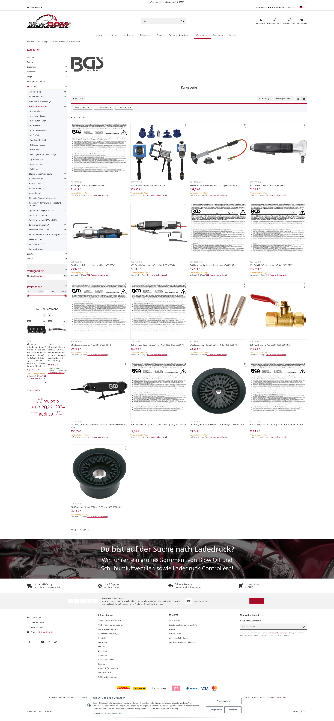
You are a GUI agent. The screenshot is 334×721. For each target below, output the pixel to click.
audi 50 (46, 414)
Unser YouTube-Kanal (178, 638)
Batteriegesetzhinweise (108, 629)
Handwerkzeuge (36, 178)
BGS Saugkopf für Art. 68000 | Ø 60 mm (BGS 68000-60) (96, 507)
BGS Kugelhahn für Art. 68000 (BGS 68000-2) (270, 345)
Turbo (38, 402)
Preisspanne (123, 107)
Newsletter (103, 655)
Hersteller (102, 638)
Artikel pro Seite (283, 98)
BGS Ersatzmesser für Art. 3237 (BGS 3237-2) (91, 345)
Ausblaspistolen (37, 111)
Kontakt (101, 646)
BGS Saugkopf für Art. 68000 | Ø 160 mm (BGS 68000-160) (276, 424)
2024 (60, 406)
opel (58, 411)
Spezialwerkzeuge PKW (39, 225)
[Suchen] (182, 21)
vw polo (51, 401)
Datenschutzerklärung (114, 713)
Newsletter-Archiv (106, 659)
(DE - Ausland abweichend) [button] (97, 195)
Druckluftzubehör (38, 121)
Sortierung (264, 98)
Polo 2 (36, 407)
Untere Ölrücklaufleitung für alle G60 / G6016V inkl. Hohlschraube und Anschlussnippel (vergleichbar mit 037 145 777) (57, 352)
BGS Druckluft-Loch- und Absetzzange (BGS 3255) (212, 265)
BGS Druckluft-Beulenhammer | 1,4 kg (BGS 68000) (213, 185)
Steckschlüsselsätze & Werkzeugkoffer (45, 234)
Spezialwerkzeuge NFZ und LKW (43, 220)
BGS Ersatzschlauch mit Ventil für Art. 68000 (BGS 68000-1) (157, 345)
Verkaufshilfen (35, 239)
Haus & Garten (35, 183)
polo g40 (34, 412)
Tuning (30, 62)
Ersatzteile (31, 67)
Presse (172, 629)
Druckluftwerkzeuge (38, 106)
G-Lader (30, 57)
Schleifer (34, 169)
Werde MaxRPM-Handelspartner (183, 642)
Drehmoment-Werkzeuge (40, 101)
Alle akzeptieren (224, 701)
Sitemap (101, 664)
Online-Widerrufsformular (109, 620)
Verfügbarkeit (81, 107)
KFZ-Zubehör (34, 193)
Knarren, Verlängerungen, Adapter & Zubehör (45, 204)
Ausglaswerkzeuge (38, 116)
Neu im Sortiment (47, 309)
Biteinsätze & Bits (36, 96)
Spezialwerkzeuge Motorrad (41, 210)
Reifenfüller (35, 135)
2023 (47, 407)
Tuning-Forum (175, 633)
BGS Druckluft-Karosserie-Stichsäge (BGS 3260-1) (152, 265)
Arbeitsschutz (35, 92)
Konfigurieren (216, 709)
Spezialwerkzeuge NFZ (39, 215)
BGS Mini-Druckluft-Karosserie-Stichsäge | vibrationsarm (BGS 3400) (99, 426)
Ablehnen (233, 709)
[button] (29, 2)
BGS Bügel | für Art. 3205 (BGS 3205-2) (88, 185)
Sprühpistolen (36, 159)
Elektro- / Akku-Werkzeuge (40, 174)
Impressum (97, 713)
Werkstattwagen (36, 249)
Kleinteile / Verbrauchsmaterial (42, 198)
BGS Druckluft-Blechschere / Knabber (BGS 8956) (93, 265)
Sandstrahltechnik (38, 140)
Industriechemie (36, 188)
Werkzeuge (32, 86)
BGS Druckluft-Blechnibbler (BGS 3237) (267, 185)
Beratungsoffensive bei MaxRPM (183, 625)
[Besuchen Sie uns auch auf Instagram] (89, 601)
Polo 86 (59, 414)
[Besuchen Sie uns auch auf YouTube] (83, 601)
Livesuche (102, 651)
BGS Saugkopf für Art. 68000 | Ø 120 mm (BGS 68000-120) (217, 424)
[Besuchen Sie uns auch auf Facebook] (70, 601)
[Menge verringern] (73, 200)
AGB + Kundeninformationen (110, 625)
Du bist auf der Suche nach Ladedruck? (167, 549)
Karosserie (31, 71)
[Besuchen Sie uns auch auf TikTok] (95, 601)
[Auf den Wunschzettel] (125, 127)
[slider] (28, 295)
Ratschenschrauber (38, 130)
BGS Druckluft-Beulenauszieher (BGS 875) (149, 185)
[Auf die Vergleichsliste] (125, 125)
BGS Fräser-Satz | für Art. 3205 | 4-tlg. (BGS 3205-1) (213, 345)
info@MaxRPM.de (45, 632)
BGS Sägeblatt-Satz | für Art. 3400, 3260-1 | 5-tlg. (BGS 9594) (158, 424)
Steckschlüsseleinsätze (39, 229)
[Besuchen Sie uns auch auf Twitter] (76, 601)
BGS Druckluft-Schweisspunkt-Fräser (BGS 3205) (271, 265)
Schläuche (34, 149)
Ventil (40, 399)
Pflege (29, 76)
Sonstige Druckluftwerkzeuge (43, 154)
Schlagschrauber (37, 145)
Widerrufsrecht (104, 672)
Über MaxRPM (175, 620)
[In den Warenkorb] (107, 200)
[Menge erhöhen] (83, 200)
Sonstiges (31, 254)
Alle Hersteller (102, 107)
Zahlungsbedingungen (108, 677)
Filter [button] (78, 98)
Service (30, 258)
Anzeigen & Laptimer (36, 81)
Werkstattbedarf (36, 244)
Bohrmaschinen (37, 164)
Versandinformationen (108, 668)
